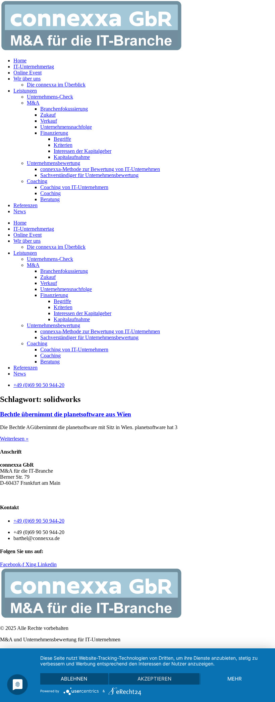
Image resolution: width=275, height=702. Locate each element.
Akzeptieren (154, 679)
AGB (6, 494)
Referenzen (25, 205)
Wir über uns (27, 78)
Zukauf (48, 115)
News (19, 211)
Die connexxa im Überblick (56, 84)
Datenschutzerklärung (38, 494)
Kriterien (63, 145)
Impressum (77, 494)
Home (19, 60)
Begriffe (62, 139)
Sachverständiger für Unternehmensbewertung (89, 175)
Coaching (37, 181)
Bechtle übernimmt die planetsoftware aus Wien (65, 414)
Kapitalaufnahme (72, 157)
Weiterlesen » (14, 439)
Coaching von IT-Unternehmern (74, 187)
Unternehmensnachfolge (66, 127)
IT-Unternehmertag (33, 66)
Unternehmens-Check (50, 97)
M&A (33, 103)
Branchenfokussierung (64, 109)
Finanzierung (54, 133)
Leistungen (25, 91)
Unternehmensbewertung (53, 163)
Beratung (50, 199)
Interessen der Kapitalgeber (82, 151)
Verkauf (48, 121)
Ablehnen (74, 679)
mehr (234, 679)
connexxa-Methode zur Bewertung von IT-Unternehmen (100, 169)
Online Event (27, 72)
